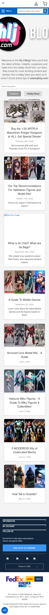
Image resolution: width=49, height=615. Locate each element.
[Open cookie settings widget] (4, 610)
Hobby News (33, 94)
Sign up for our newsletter (24, 547)
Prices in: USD (24, 566)
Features (14, 94)
